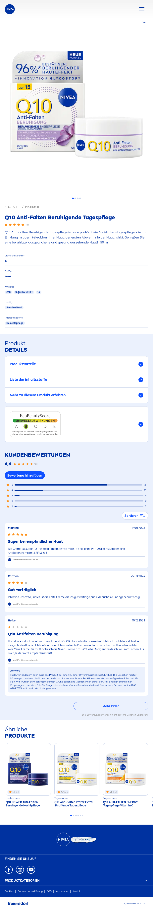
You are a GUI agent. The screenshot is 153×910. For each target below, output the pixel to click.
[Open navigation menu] (141, 9)
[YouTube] (31, 870)
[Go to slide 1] (73, 198)
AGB (49, 891)
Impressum (62, 891)
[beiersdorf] (18, 903)
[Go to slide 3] (77, 198)
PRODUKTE (32, 207)
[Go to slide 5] (80, 815)
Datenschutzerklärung (30, 891)
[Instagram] (20, 870)
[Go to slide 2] (75, 198)
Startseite (13, 207)
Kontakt (77, 891)
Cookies (9, 891)
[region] (76, 106)
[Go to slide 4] (80, 198)
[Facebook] (9, 870)
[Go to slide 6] (82, 815)
